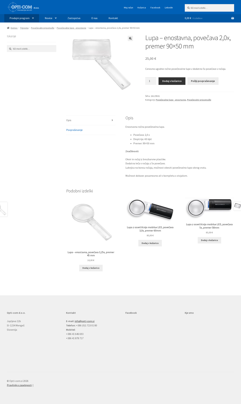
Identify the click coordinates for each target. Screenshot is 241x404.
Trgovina (24, 27)
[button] (130, 38)
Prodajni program (20, 18)
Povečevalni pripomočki (42, 27)
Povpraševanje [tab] (74, 129)
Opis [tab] (68, 120)
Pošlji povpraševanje (203, 81)
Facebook (155, 7)
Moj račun (128, 7)
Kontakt (113, 18)
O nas (94, 18)
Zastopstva (74, 18)
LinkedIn (169, 7)
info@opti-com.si (84, 321)
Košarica (142, 7)
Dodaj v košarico (172, 81)
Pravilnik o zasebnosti (19, 385)
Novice (48, 18)
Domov (14, 27)
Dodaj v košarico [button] (90, 267)
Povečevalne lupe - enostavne (71, 27)
